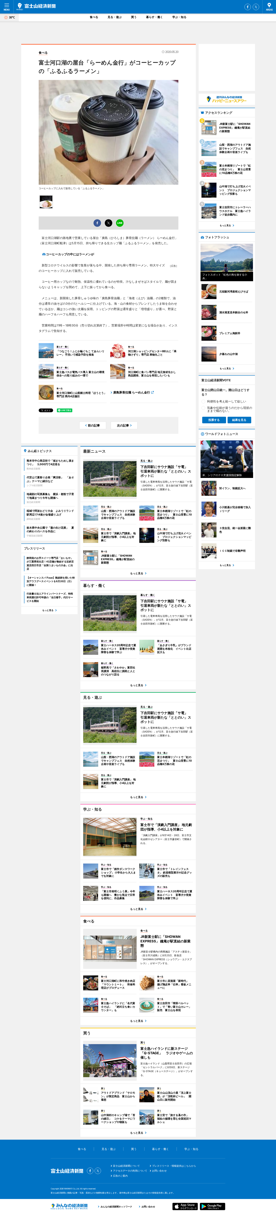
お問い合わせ (159, 1170)
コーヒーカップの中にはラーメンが (70, 254)
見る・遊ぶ (115, 17)
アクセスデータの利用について (130, 1170)
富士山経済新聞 (36, 6)
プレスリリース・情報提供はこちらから (174, 1165)
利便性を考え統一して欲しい (226, 401)
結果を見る (239, 419)
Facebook (247, 7)
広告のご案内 (120, 1175)
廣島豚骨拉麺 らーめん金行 (131, 392)
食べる (94, 17)
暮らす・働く (154, 17)
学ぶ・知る (179, 17)
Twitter (256, 7)
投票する (214, 419)
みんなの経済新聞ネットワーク (69, 1206)
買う (134, 17)
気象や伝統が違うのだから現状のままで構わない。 (229, 409)
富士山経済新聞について (126, 1165)
